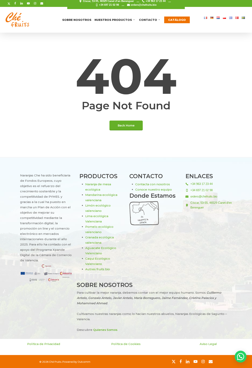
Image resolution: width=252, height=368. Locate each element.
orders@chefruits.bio (144, 4)
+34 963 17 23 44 (201, 183)
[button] (240, 356)
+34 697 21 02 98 (109, 4)
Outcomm (84, 361)
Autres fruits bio (97, 269)
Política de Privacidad (43, 344)
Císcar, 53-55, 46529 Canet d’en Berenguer (211, 205)
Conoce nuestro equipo (153, 189)
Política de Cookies (126, 344)
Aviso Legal (208, 344)
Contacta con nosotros (152, 184)
